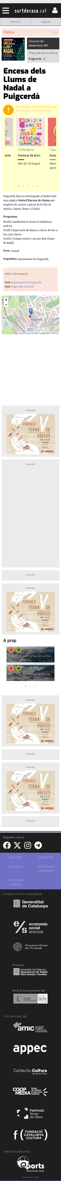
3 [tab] (28, 185)
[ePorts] (30, 1164)
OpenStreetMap (33, 333)
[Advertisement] (30, 368)
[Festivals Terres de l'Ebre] (30, 1115)
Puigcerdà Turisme (22, 286)
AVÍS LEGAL (15, 866)
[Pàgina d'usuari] (55, 12)
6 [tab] (42, 185)
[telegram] (38, 847)
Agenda (45, 21)
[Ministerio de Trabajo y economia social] (30, 1001)
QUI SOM (15, 857)
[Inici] (30, 10)
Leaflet (21, 333)
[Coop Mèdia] (30, 1093)
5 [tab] (38, 185)
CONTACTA (46, 857)
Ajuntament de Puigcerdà (26, 282)
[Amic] (30, 1029)
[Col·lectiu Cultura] (30, 1072)
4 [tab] (33, 185)
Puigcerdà (35, 58)
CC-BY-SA (54, 333)
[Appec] (30, 1050)
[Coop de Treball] (30, 950)
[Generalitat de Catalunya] (30, 907)
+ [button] (6, 300)
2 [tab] (23, 185)
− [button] (6, 305)
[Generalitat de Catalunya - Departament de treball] (30, 975)
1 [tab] (18, 185)
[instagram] (28, 847)
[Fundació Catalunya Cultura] (30, 1136)
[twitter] (17, 847)
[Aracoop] (30, 928)
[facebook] (7, 847)
